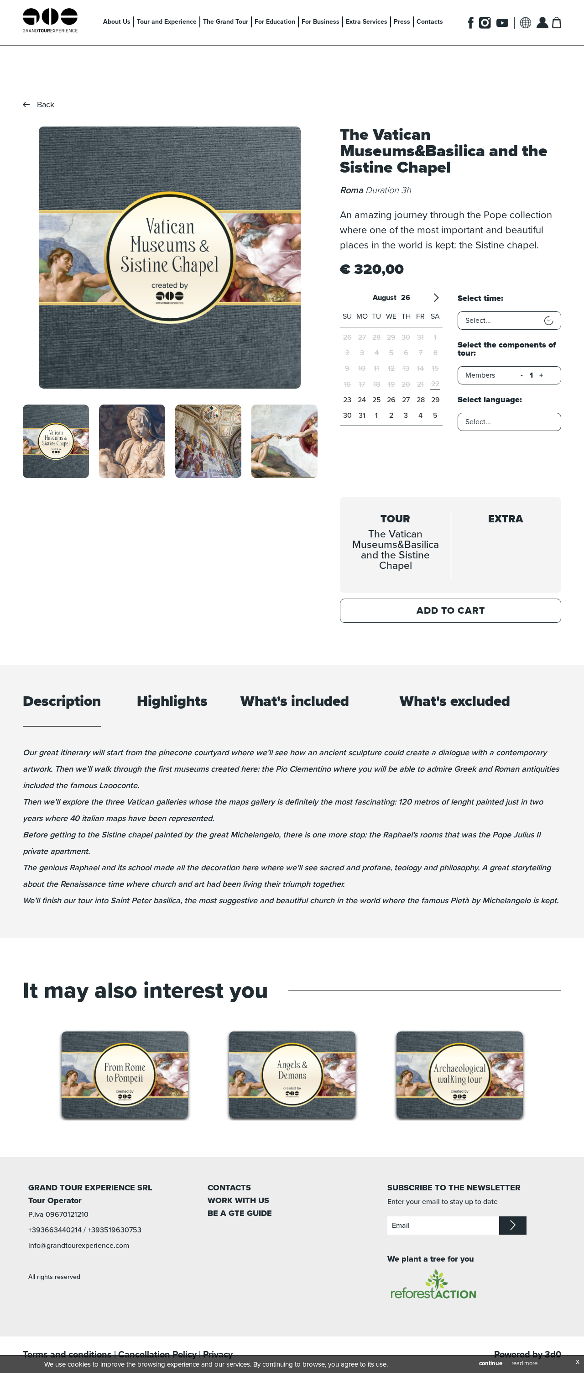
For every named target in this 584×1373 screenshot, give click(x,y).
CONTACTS (229, 1188)
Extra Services (366, 22)
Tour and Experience (167, 22)
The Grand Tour (225, 22)
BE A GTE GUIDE (240, 1213)
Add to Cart (451, 610)
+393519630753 (114, 1230)
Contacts (430, 22)
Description (62, 702)
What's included (294, 702)
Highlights (172, 702)
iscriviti (513, 1225)
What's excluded (455, 702)
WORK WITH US (238, 1200)
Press (402, 22)
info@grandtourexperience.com (78, 1245)
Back (45, 105)
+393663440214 (55, 1230)
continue (490, 1363)
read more (524, 1363)
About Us (116, 22)
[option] (169, 257)
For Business (320, 22)
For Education (275, 22)
